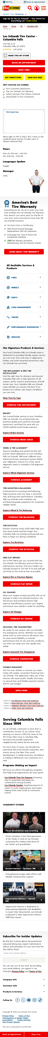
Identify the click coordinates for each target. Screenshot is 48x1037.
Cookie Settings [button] (24, 1020)
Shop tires (24, 70)
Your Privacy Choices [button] (11, 1022)
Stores (13, 26)
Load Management (21, 307)
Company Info (10, 979)
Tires (14, 277)
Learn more (31, 20)
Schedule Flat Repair (21, 584)
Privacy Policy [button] (18, 971)
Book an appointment (24, 62)
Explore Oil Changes (12, 612)
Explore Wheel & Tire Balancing (17, 510)
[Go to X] (23, 1000)
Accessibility (7, 1020)
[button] (12, 14)
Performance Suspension (25, 327)
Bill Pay (9, 2)
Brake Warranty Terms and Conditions (26, 703)
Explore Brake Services (13, 432)
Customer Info (10, 985)
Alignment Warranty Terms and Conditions (28, 705)
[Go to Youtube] (29, 1000)
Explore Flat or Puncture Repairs (18, 577)
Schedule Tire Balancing (21, 517)
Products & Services (12, 991)
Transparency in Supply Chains (15, 1018)
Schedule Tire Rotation (21, 549)
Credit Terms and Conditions (22, 708)
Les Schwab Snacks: (14, 785)
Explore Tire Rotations (13, 542)
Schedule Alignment (21, 480)
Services (15, 337)
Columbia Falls (32, 26)
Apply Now (21, 690)
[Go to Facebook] (17, 1000)
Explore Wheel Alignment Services (18, 473)
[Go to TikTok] (40, 1000)
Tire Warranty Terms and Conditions (25, 700)
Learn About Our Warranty (24, 251)
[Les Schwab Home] (11, 8)
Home (5, 26)
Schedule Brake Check (21, 439)
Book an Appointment (36, 2)
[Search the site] (30, 8)
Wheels (15, 287)
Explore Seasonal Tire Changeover (19, 652)
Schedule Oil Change (21, 618)
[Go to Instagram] (34, 1000)
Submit (24, 960)
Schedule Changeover (21, 659)
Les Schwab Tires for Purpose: (19, 777)
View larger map (12, 112)
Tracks (14, 317)
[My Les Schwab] (36, 8)
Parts (14, 297)
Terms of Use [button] (35, 971)
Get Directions (13, 77)
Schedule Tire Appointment (21, 405)
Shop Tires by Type (12, 398)
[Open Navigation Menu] (43, 8)
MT (21, 26)
